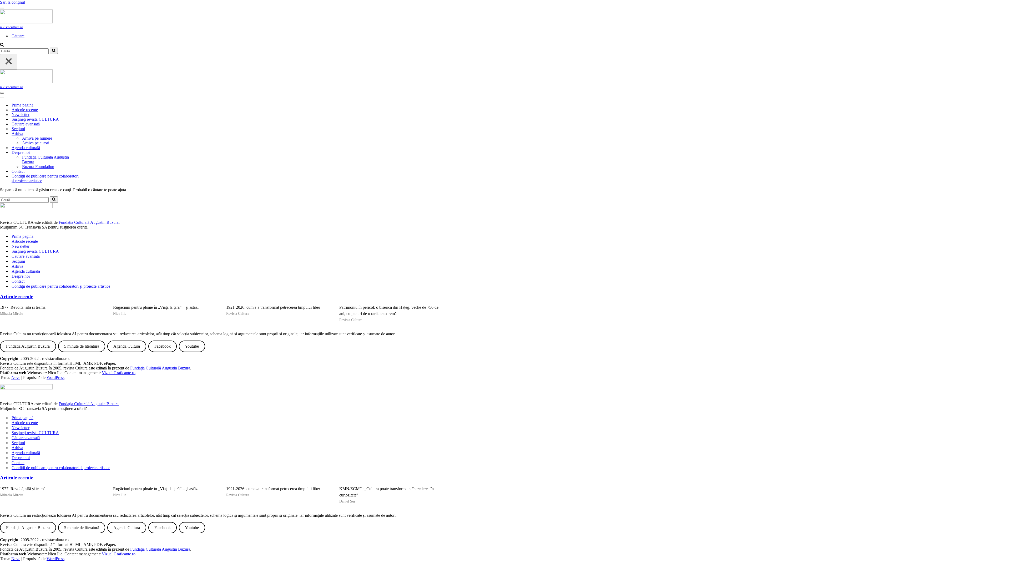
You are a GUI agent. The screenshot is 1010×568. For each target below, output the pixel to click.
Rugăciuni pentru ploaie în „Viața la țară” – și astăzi (156, 307)
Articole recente (25, 110)
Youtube (192, 346)
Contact (18, 171)
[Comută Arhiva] (92, 133)
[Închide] (8, 61)
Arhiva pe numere (37, 138)
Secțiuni (18, 128)
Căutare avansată (26, 124)
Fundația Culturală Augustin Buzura (45, 159)
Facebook (162, 346)
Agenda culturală (26, 147)
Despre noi (21, 276)
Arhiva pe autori (35, 143)
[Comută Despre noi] (92, 152)
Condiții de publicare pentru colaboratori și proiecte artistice (45, 178)
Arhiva (17, 266)
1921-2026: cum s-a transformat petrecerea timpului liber (273, 307)
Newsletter (20, 114)
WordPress (55, 377)
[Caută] (2, 45)
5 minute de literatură (81, 346)
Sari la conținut (12, 2)
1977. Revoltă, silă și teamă (23, 307)
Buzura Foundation (38, 166)
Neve (15, 377)
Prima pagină (22, 105)
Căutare (18, 36)
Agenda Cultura (126, 346)
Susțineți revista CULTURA (35, 119)
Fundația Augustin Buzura (28, 346)
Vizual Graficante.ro (118, 373)
